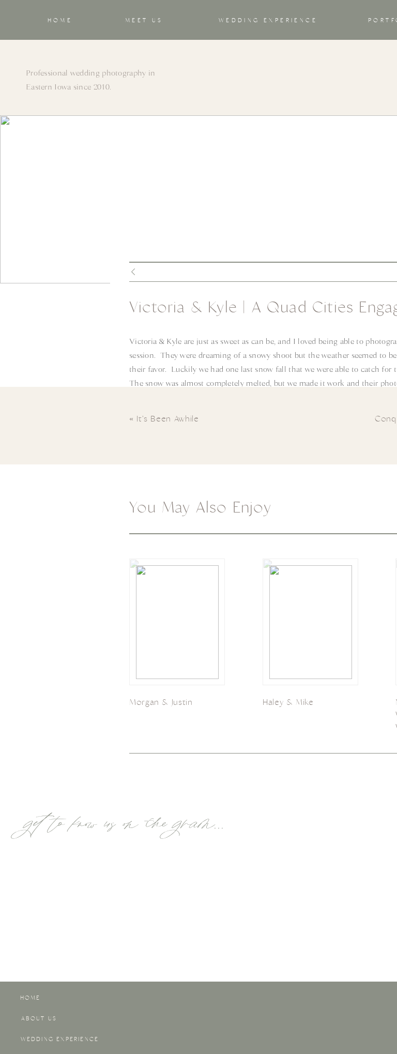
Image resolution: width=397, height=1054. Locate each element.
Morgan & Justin (161, 702)
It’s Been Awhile (167, 419)
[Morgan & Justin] (177, 622)
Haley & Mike (288, 702)
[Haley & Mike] (310, 622)
